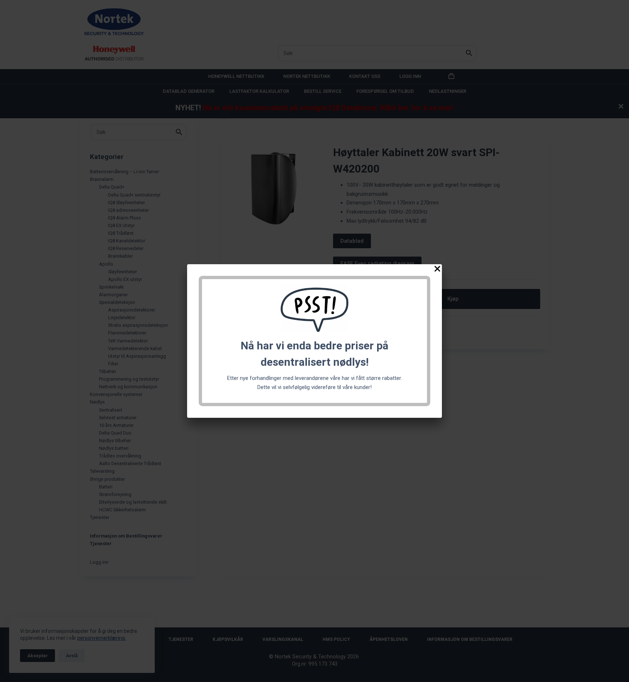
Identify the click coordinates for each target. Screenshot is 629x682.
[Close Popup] (437, 270)
